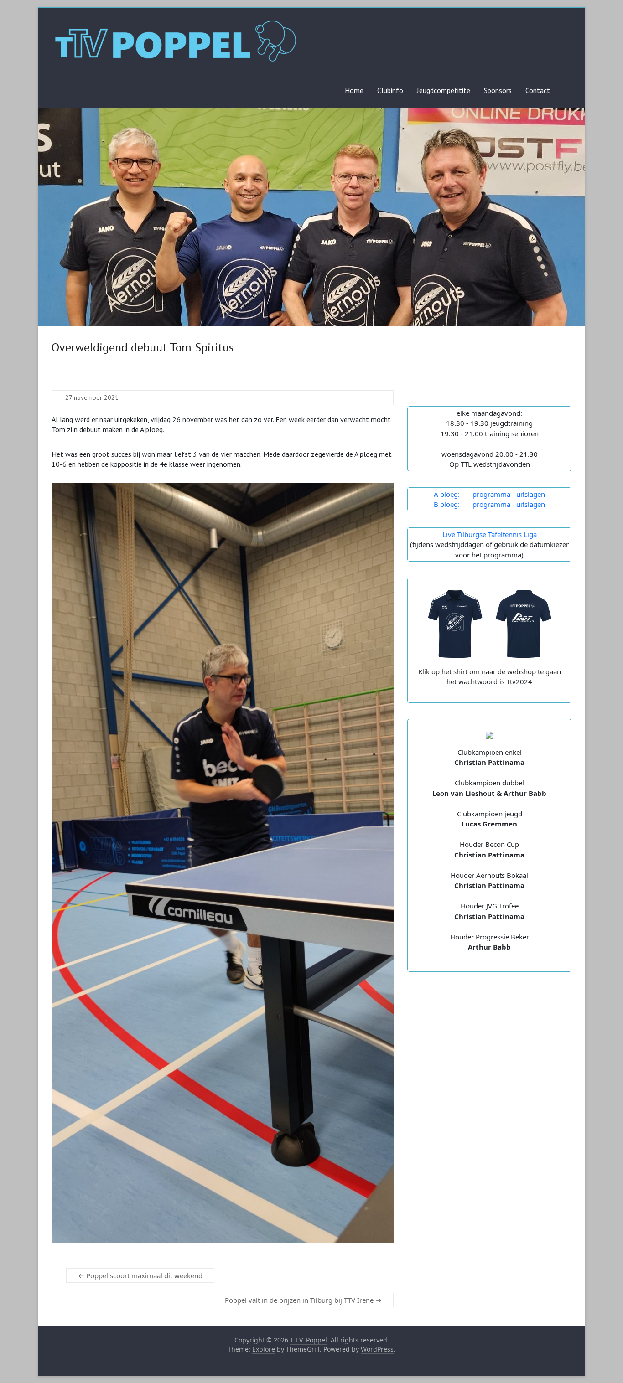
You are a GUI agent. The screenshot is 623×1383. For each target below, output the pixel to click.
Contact (537, 90)
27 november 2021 (92, 397)
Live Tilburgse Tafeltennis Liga (489, 534)
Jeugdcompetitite (443, 90)
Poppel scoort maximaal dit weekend (140, 1275)
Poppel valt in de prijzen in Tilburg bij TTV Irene (303, 1300)
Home (354, 90)
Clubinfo (390, 90)
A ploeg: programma (472, 494)
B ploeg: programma (472, 504)
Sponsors (498, 90)
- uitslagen (527, 494)
